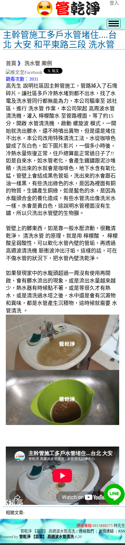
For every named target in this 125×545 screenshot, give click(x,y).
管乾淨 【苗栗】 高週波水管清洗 (46, 537)
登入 (114, 3)
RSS (121, 531)
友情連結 (106, 531)
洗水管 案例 (38, 63)
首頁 (11, 63)
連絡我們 (86, 531)
